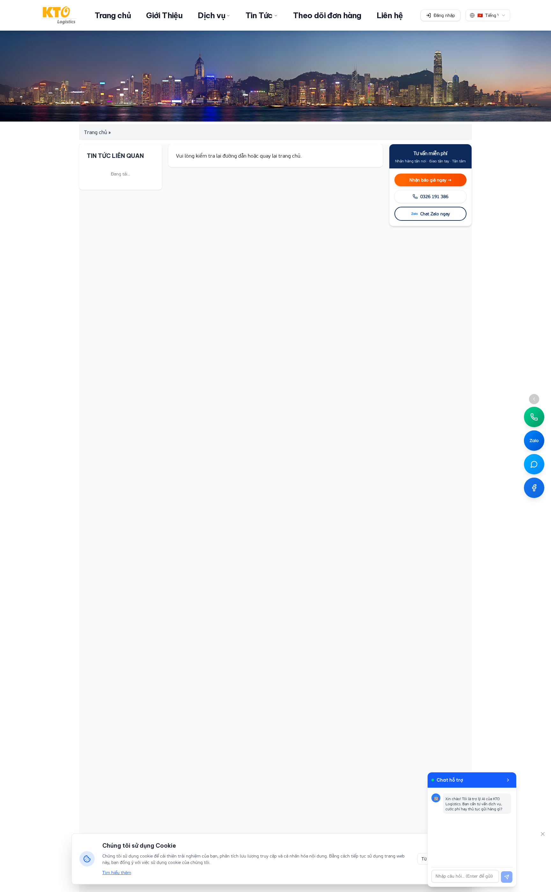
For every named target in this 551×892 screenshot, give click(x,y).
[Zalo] (534, 440)
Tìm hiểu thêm (116, 872)
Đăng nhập (444, 15)
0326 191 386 (434, 196)
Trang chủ (113, 15)
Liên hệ (390, 15)
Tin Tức (259, 15)
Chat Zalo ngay (435, 214)
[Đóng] (543, 834)
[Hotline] (534, 417)
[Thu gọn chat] (507, 780)
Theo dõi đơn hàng (327, 15)
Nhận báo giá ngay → (430, 180)
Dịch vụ (211, 15)
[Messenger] (534, 464)
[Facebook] (534, 488)
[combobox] (488, 15)
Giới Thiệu (164, 15)
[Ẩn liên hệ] (534, 399)
